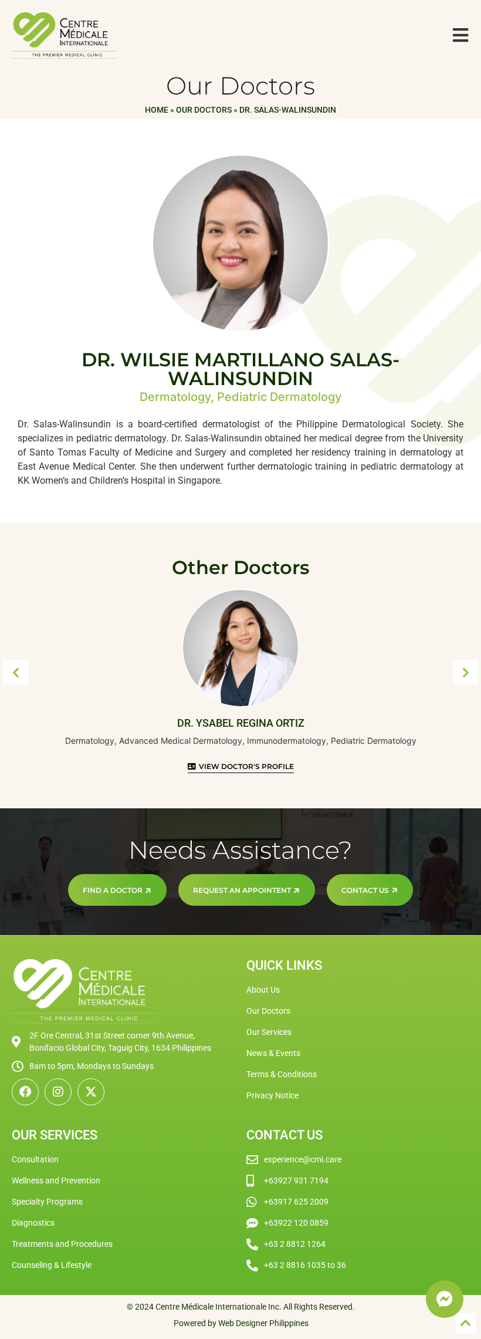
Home (156, 109)
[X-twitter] (90, 1091)
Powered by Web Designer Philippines (241, 1323)
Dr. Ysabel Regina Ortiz (240, 723)
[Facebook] (25, 1091)
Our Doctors (204, 109)
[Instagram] (58, 1091)
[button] (15, 672)
